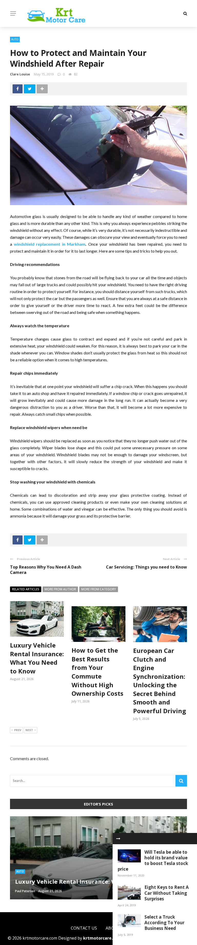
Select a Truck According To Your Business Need (164, 922)
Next (29, 730)
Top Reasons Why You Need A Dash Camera (45, 569)
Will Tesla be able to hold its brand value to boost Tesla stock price (153, 860)
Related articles (25, 589)
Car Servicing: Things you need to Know (146, 567)
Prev (17, 730)
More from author (60, 589)
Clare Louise (20, 74)
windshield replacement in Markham (50, 244)
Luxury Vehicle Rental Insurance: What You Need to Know (37, 658)
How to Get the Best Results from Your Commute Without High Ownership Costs (97, 672)
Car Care (22, 864)
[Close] (118, 838)
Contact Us (84, 928)
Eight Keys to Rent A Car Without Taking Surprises (166, 892)
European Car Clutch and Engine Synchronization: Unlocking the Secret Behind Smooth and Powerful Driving (159, 680)
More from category (98, 589)
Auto (14, 39)
